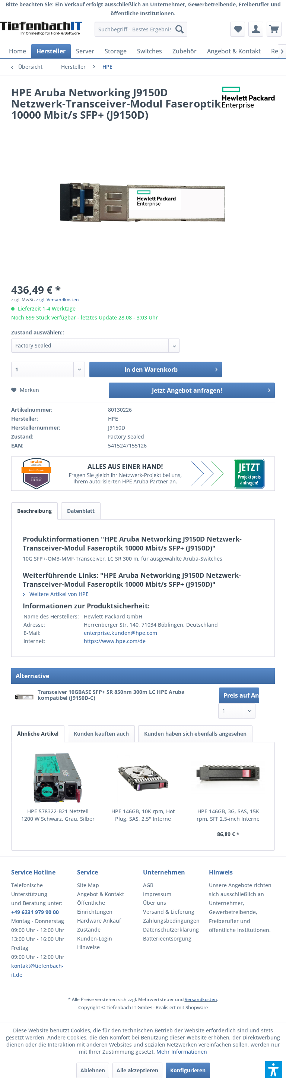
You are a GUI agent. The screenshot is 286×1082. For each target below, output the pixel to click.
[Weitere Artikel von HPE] (248, 100)
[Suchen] (179, 29)
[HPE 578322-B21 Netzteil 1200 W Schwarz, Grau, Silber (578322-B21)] (58, 778)
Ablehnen (92, 1070)
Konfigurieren (188, 1070)
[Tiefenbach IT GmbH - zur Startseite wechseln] (41, 31)
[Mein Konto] (255, 29)
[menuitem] (141, 29)
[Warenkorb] (274, 29)
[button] (273, 1069)
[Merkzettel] (237, 29)
